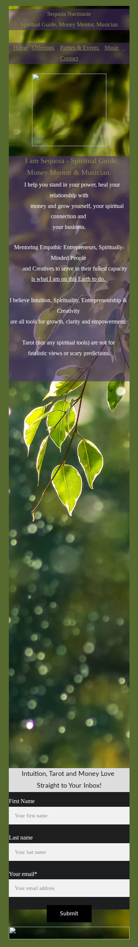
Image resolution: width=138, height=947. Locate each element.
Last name (21, 837)
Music (112, 48)
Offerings (43, 48)
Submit (69, 913)
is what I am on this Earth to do (67, 279)
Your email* (23, 874)
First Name (22, 801)
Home (20, 48)
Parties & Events (80, 48)
